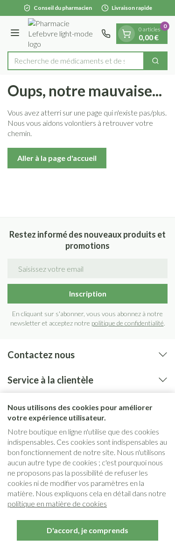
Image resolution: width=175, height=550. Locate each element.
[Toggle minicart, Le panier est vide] (126, 33)
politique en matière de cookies (57, 503)
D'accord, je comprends (87, 530)
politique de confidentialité (127, 323)
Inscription (87, 293)
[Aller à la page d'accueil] (62, 34)
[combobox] (75, 60)
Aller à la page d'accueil (57, 157)
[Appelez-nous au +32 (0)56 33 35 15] (106, 33)
